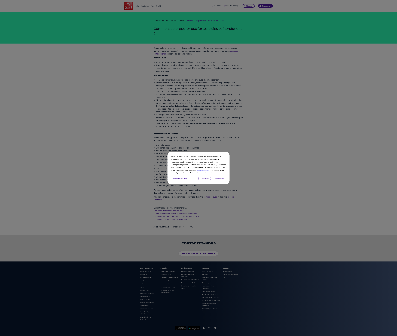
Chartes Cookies (203, 170)
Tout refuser (205, 178)
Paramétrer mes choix (180, 178)
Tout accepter (219, 178)
